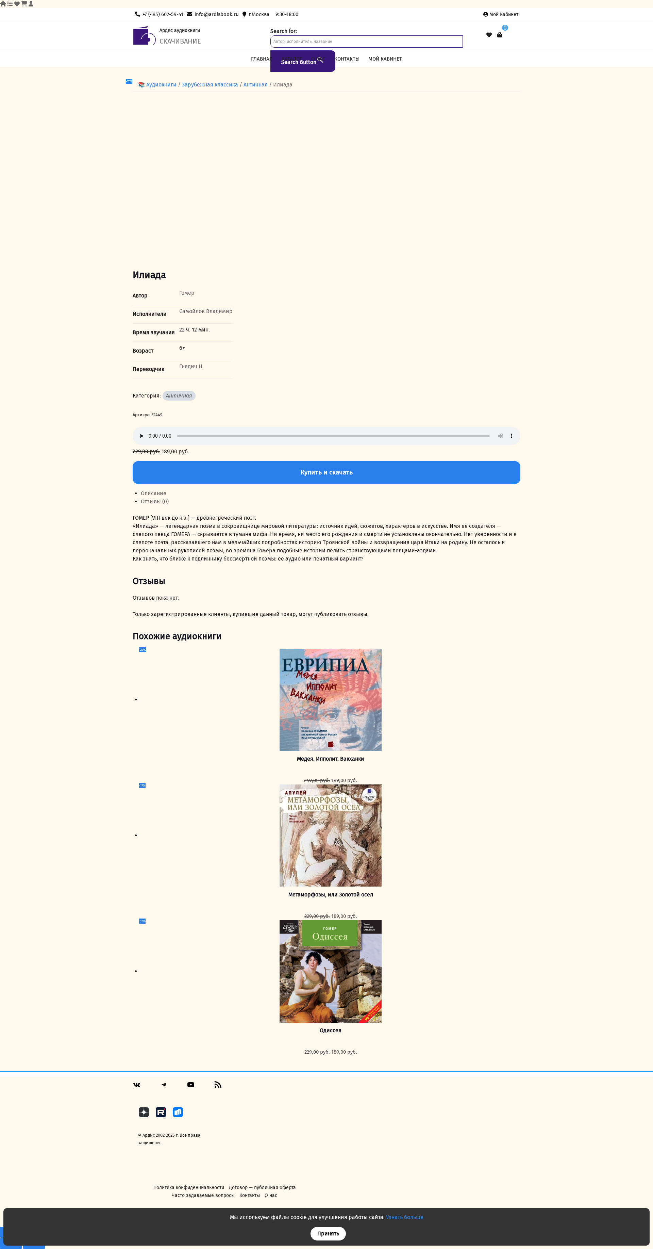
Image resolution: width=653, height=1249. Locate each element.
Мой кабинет (503, 14)
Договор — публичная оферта (262, 1187)
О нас (318, 59)
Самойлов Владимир (206, 311)
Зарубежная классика (210, 84)
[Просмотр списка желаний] (489, 35)
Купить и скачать (327, 472)
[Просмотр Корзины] (499, 35)
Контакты (346, 59)
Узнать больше (404, 1217)
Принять (328, 1233)
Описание (153, 493)
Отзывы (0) (155, 501)
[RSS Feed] (218, 1087)
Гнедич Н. (191, 366)
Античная (256, 84)
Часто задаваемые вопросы (203, 1195)
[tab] (330, 493)
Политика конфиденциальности (188, 1187)
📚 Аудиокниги (157, 84)
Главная (261, 59)
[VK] (137, 1087)
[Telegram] (164, 1087)
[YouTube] (191, 1087)
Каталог (292, 59)
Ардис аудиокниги (180, 30)
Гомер (187, 293)
